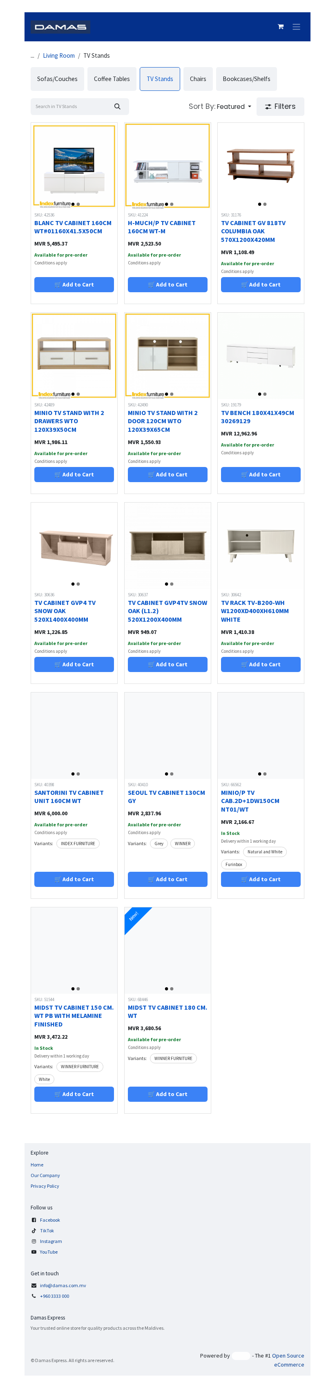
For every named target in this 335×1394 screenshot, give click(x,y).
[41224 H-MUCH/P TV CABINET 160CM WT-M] (168, 166)
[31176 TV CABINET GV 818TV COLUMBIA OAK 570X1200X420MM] (261, 166)
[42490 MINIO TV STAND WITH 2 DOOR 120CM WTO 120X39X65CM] (168, 356)
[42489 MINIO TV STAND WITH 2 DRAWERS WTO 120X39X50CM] (74, 356)
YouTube (49, 1252)
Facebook (50, 1220)
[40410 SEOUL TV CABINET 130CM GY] (168, 735)
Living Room (59, 55)
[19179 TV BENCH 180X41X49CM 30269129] (261, 356)
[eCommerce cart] (280, 26)
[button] (220, 106)
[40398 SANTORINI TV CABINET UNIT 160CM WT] (74, 735)
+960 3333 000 (55, 1296)
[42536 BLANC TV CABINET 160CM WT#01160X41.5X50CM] (74, 166)
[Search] (117, 106)
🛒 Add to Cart (74, 284)
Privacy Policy (45, 1186)
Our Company (45, 1175)
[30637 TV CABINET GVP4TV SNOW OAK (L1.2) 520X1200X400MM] (168, 546)
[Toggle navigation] (296, 27)
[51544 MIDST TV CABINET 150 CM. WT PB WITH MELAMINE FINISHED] (74, 950)
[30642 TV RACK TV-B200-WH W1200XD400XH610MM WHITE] (261, 546)
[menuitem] (57, 79)
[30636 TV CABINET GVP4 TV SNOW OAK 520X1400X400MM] (74, 546)
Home (37, 1165)
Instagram (51, 1241)
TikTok (47, 1230)
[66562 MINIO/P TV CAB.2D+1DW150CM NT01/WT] (261, 735)
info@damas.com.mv (63, 1285)
